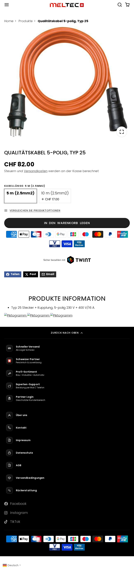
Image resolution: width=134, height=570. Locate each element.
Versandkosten (35, 171)
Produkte (25, 21)
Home (8, 21)
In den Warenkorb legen (67, 223)
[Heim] (67, 4)
